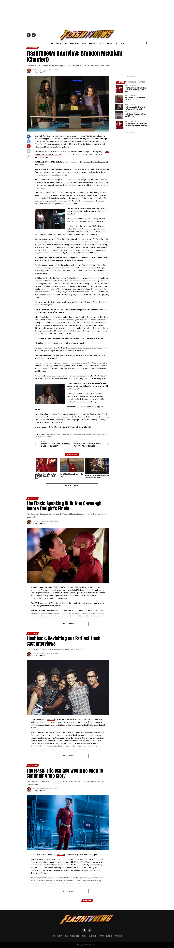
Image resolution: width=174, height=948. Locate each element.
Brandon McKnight (54, 434)
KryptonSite (120, 43)
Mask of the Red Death (43, 436)
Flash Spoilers (74, 43)
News (65, 43)
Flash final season (99, 434)
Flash (89, 434)
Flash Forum (92, 43)
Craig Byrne (38, 72)
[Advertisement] (87, 14)
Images (84, 43)
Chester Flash (67, 434)
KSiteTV (58, 43)
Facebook (110, 43)
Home (51, 43)
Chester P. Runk (79, 434)
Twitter (102, 43)
